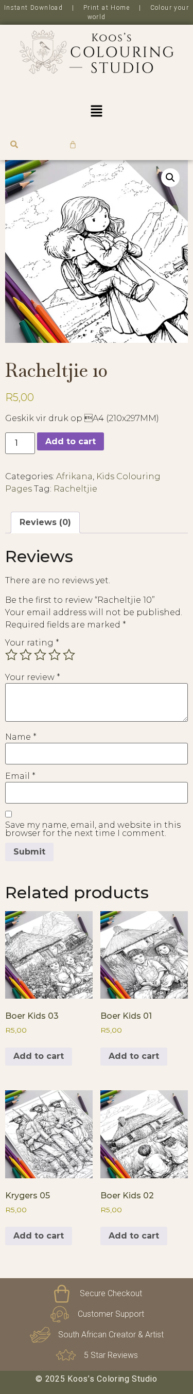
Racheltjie (75, 489)
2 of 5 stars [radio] (26, 655)
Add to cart (70, 441)
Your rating (32, 643)
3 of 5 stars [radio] (40, 655)
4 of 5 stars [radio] (54, 655)
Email (20, 776)
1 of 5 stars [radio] (11, 655)
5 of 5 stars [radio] (69, 655)
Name (21, 737)
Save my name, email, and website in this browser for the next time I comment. (93, 829)
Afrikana (74, 476)
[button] (96, 111)
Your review (32, 677)
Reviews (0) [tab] (45, 522)
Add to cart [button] (38, 1056)
